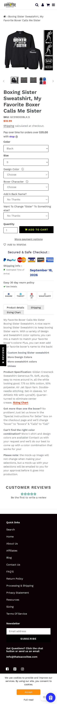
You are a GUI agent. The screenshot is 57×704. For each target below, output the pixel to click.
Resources (12, 599)
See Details (11, 286)
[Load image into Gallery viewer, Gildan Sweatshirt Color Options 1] (43, 81)
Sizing (10, 606)
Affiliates (11, 550)
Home (10, 536)
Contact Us (13, 564)
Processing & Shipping (19, 585)
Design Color (11, 169)
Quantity (8, 224)
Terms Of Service (16, 613)
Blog (9, 557)
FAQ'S (10, 571)
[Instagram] (22, 669)
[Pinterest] (14, 669)
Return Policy (14, 578)
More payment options (29, 239)
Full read (28, 699)
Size (6, 155)
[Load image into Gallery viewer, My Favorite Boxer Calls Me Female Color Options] (33, 80)
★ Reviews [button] (3, 355)
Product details (15, 307)
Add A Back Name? (15, 194)
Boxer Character (14, 181)
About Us (12, 543)
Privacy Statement (17, 592)
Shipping (8, 125)
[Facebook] (7, 669)
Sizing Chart (14, 312)
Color (6, 141)
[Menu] (53, 4)
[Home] (4, 16)
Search (10, 529)
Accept (28, 692)
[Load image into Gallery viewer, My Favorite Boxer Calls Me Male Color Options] (24, 80)
